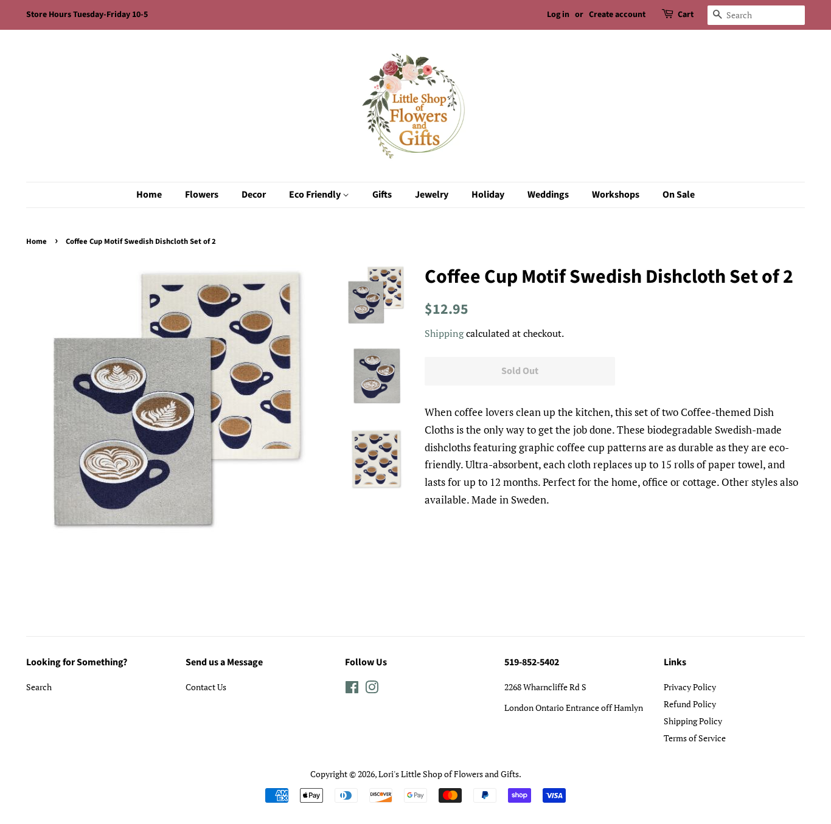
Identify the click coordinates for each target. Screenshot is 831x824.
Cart (686, 15)
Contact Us (206, 687)
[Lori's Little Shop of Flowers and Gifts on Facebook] (352, 689)
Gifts (382, 194)
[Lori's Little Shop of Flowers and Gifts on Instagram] (371, 689)
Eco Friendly (315, 194)
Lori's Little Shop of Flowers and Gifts (448, 774)
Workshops (615, 194)
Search (39, 687)
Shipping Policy (693, 721)
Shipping (444, 333)
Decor (254, 194)
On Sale (678, 194)
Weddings (548, 194)
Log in (558, 15)
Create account (617, 15)
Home (149, 194)
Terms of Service (695, 738)
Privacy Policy (690, 687)
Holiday (487, 194)
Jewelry (431, 194)
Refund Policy (690, 704)
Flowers (201, 194)
